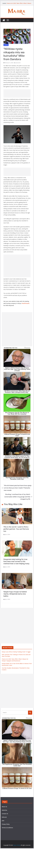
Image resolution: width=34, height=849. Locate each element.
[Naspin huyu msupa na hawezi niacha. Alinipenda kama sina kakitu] (17, 574)
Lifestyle (6, 45)
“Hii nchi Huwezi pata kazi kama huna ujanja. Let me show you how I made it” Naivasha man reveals (18, 488)
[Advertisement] (17, 93)
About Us (4, 806)
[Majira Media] (4, 20)
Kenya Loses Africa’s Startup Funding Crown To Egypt (16, 652)
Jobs (3, 820)
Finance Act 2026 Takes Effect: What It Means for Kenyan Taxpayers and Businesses (19, 4)
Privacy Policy (6, 824)
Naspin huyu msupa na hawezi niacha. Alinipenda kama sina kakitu (15, 594)
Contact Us (5, 813)
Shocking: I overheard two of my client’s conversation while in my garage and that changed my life (17, 496)
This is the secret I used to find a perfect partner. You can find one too (16, 529)
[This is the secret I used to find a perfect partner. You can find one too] (17, 509)
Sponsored (17, 62)
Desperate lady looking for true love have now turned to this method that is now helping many (16, 561)
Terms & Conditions (7, 827)
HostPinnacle (25, 303)
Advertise (4, 810)
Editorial (4, 817)
